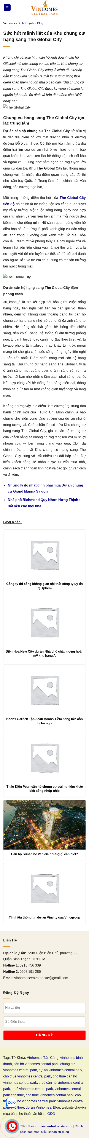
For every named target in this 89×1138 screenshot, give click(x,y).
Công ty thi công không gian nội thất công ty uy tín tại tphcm (44, 586)
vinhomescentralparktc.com (51, 1126)
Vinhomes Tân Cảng (43, 1058)
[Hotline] (12, 1126)
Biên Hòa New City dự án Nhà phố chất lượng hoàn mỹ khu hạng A (44, 654)
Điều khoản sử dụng (55, 1131)
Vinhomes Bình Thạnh (18, 23)
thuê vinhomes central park (32, 1089)
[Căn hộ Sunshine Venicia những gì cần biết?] (44, 825)
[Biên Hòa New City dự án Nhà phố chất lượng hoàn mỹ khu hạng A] (44, 622)
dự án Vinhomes (38, 1107)
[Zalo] (11, 1103)
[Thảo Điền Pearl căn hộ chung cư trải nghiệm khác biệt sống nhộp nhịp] (44, 757)
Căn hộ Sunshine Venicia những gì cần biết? (44, 854)
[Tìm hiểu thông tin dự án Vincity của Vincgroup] (44, 888)
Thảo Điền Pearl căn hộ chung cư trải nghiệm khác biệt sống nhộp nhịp (44, 789)
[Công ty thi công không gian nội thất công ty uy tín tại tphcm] (44, 554)
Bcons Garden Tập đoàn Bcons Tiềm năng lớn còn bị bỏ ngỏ (44, 721)
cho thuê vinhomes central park (27, 1076)
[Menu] (7, 7)
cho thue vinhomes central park (49, 1095)
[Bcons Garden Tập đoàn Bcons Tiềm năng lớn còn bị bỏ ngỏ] (44, 689)
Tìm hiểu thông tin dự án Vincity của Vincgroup (44, 917)
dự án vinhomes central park (60, 1070)
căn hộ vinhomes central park (36, 1064)
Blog (40, 23)
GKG (51, 1114)
